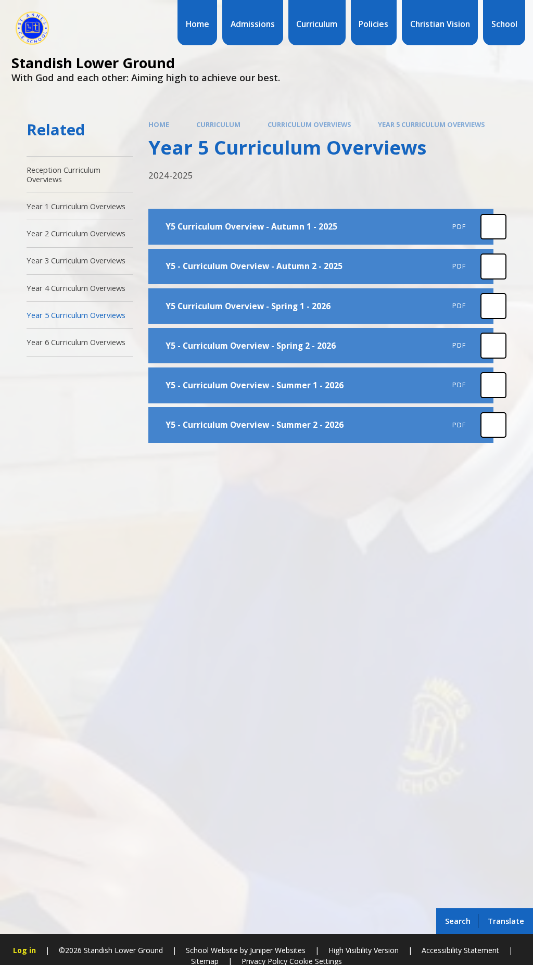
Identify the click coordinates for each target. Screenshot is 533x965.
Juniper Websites (278, 950)
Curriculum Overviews (309, 124)
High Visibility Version (363, 950)
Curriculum (218, 124)
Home (158, 124)
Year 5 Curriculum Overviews (431, 124)
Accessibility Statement (460, 950)
